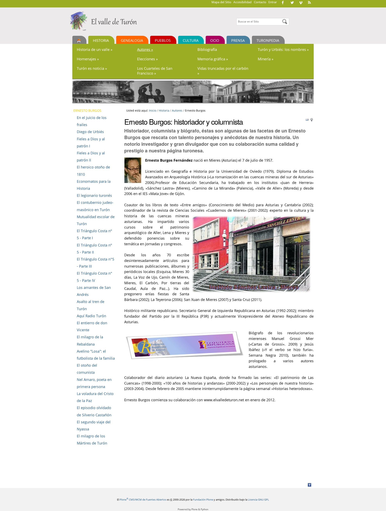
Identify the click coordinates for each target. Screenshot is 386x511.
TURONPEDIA (268, 40)
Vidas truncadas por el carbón (222, 71)
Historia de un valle (94, 49)
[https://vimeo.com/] (300, 2)
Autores (145, 49)
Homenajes (88, 58)
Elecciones (147, 58)
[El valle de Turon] (105, 21)
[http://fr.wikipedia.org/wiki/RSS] (309, 2)
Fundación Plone (203, 499)
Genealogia (132, 40)
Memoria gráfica (212, 58)
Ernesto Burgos (87, 110)
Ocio (214, 40)
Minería (265, 58)
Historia (101, 40)
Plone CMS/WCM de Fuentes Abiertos (143, 499)
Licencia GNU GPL (258, 499)
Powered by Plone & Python (193, 509)
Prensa (238, 40)
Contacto (260, 2)
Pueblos (163, 40)
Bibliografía (207, 49)
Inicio (152, 110)
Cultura (190, 40)
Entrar (272, 2)
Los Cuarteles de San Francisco (154, 71)
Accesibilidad (242, 2)
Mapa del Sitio (221, 2)
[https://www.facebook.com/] (282, 2)
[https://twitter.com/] (292, 2)
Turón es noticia (92, 68)
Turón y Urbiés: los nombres (283, 49)
